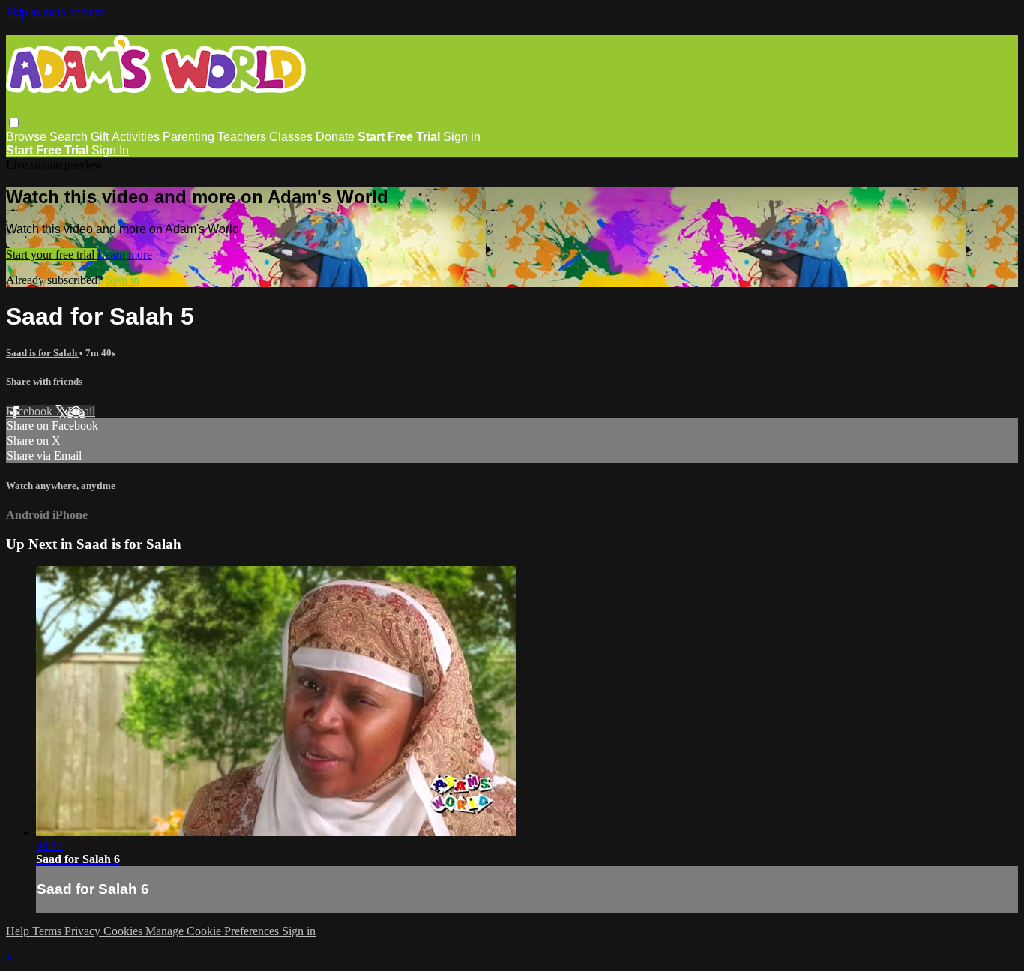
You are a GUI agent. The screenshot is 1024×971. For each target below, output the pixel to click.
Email (81, 411)
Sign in (462, 136)
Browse (27, 136)
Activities (136, 136)
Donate (335, 136)
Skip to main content (54, 12)
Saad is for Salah (42, 352)
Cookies (124, 931)
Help (19, 931)
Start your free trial (51, 254)
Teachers (241, 136)
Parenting (188, 136)
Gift (100, 136)
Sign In (110, 150)
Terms (48, 931)
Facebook (30, 411)
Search (70, 136)
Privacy (83, 931)
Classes (291, 136)
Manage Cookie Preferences (213, 931)
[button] (14, 122)
